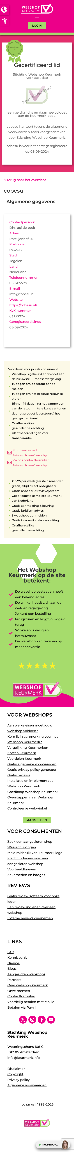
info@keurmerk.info (23, 1058)
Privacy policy (18, 1080)
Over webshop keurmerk (27, 985)
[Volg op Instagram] (32, 1020)
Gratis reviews (18, 775)
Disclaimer (16, 1069)
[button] (4, 21)
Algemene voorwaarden (27, 1085)
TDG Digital (27, 1104)
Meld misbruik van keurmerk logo (34, 853)
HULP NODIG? (50, 1144)
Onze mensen (18, 991)
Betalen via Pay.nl (21, 1007)
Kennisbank (17, 958)
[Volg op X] (23, 1020)
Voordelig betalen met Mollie (30, 1002)
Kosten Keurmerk (21, 753)
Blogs (12, 969)
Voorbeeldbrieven (21, 869)
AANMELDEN (37, 820)
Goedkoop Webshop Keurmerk (32, 792)
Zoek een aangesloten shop (29, 842)
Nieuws (13, 963)
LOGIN (37, 25)
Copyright (15, 1074)
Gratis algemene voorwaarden (31, 764)
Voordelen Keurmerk (24, 759)
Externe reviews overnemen (30, 918)
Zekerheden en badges (26, 875)
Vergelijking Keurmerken (27, 748)
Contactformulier (21, 996)
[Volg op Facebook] (42, 1020)
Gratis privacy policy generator (31, 770)
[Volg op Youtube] (51, 1020)
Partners (14, 980)
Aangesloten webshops (26, 974)
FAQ (10, 952)
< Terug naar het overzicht (25, 180)
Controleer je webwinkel (27, 808)
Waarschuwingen (21, 847)
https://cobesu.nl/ (23, 305)
